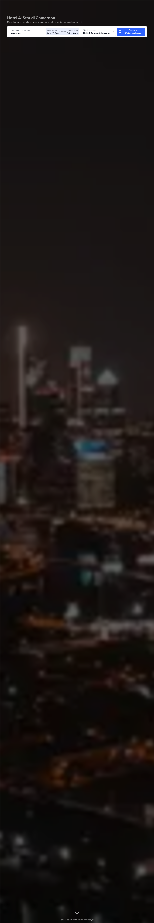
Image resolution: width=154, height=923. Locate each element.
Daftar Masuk (52, 30)
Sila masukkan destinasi (20, 30)
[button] (133, 4)
